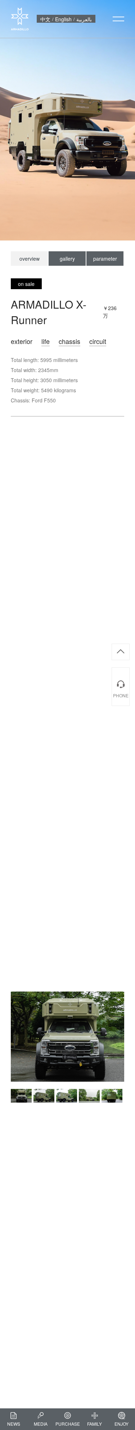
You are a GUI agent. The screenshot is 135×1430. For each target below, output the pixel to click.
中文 (45, 19)
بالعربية (84, 19)
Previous (5, 1095)
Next (129, 1095)
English (63, 19)
